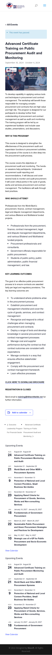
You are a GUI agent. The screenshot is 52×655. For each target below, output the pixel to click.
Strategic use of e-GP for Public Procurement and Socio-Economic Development (30, 541)
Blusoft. (31, 648)
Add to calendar (19, 412)
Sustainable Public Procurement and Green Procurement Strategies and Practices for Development (30, 527)
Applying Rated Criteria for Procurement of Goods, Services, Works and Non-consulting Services (29, 500)
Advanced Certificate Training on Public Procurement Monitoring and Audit (29, 458)
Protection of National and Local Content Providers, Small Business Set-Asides (29, 483)
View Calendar (11, 550)
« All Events (11, 24)
